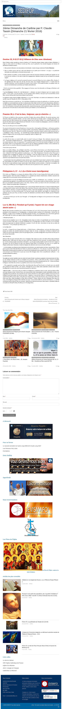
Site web (5, 402)
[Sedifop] (31, 11)
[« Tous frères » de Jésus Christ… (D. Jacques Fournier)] (17, 340)
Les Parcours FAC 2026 (10, 448)
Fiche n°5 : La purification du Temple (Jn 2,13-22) (35, 621)
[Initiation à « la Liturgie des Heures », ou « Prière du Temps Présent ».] (12, 579)
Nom (4, 396)
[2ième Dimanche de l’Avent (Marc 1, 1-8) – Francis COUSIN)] (45, 313)
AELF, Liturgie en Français (11, 668)
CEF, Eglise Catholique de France (13, 663)
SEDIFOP (5, 683)
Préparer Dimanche (16, 25)
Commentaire (6, 377)
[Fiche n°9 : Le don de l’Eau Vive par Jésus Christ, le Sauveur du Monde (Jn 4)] (12, 645)
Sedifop (5, 37)
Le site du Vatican (8, 660)
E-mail (34, 396)
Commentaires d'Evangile (7, 25)
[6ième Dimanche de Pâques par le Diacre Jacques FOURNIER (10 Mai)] (17, 313)
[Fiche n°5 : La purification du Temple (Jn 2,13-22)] (12, 621)
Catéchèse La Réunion (10, 670)
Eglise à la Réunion (9, 665)
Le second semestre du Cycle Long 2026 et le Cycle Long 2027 (22, 446)
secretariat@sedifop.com (11, 695)
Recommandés (52, 329)
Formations (6, 451)
